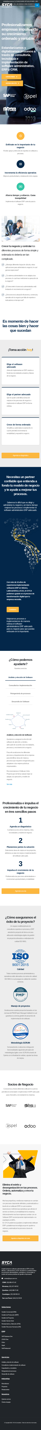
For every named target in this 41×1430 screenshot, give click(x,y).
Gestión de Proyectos (8, 1318)
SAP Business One (7, 1336)
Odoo (3, 1342)
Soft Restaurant (6, 1348)
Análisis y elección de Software (20, 677)
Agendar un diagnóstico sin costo (20, 1238)
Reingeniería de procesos (20, 693)
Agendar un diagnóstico (20, 455)
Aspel (3, 1345)
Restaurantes (5, 1389)
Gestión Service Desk (8, 1321)
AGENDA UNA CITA (11, 83)
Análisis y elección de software (10, 1362)
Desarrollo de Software (20, 702)
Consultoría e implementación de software (13, 1365)
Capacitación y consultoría (9, 1368)
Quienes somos (6, 1399)
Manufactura (5, 1383)
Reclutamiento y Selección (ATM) (11, 1324)
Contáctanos (12, 609)
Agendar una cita (20, 891)
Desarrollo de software (8, 1374)
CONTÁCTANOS (10, 77)
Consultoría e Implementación (20, 685)
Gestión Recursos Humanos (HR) (11, 1327)
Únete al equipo (6, 1402)
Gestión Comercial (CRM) (9, 1312)
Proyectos (4, 1386)
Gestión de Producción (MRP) (10, 1315)
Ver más (9, 784)
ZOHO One (5, 1339)
